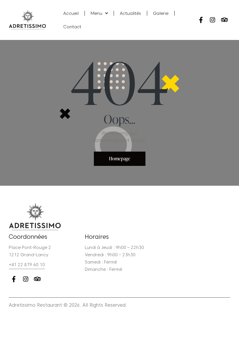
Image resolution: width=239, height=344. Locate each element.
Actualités (130, 13)
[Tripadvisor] (224, 20)
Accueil (71, 13)
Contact (72, 26)
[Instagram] (213, 20)
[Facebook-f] (201, 20)
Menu (96, 13)
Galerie (160, 13)
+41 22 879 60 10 (27, 264)
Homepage (119, 158)
